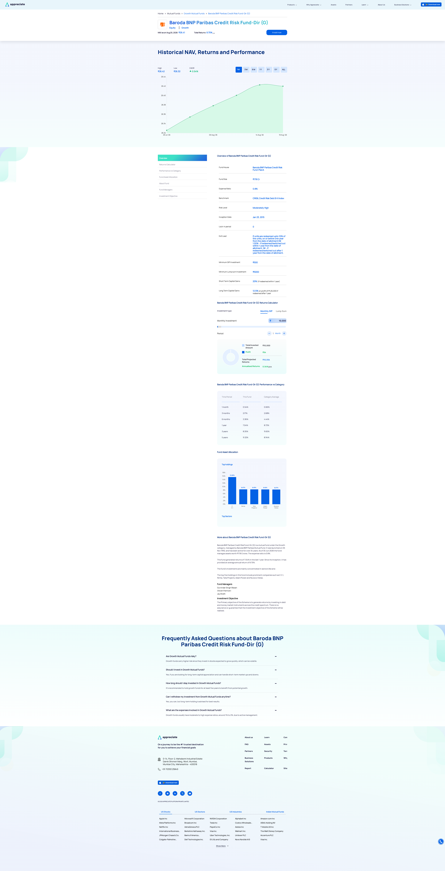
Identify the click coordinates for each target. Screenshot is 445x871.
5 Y (276, 69)
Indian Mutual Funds (275, 811)
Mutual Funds (173, 13)
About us (249, 737)
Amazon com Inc (268, 818)
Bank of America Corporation (191, 835)
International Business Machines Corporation (169, 831)
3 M (246, 69)
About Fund (164, 183)
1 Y (261, 69)
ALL (283, 69)
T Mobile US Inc (267, 827)
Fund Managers (165, 190)
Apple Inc (163, 818)
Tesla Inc (213, 822)
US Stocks (165, 811)
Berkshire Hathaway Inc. (194, 831)
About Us (381, 5)
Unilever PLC (240, 835)
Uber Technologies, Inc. (220, 835)
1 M (238, 69)
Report (248, 768)
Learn (364, 5)
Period (220, 333)
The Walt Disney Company (272, 831)
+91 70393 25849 (170, 769)
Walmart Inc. (240, 831)
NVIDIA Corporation (218, 818)
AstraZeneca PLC (191, 827)
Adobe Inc (239, 827)
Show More (221, 846)
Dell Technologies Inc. (193, 839)
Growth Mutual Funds (194, 13)
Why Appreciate (312, 5)
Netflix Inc (163, 827)
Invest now (276, 32)
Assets (333, 5)
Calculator (269, 768)
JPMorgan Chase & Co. (169, 835)
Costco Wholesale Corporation (243, 822)
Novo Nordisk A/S (242, 839)
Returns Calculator (167, 164)
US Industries (236, 811)
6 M (253, 69)
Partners (348, 5)
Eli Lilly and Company (219, 839)
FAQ (246, 744)
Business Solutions (401, 5)
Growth (185, 27)
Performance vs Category (170, 170)
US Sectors (200, 811)
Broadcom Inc (190, 822)
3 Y (268, 69)
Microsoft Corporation (194, 818)
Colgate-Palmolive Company (167, 839)
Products (291, 5)
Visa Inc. (213, 831)
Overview (163, 158)
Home (161, 13)
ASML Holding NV (268, 822)
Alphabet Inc (240, 818)
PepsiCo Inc (215, 827)
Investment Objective (168, 196)
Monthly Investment (227, 320)
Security (268, 751)
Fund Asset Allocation (168, 177)
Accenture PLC (267, 835)
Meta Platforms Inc (167, 822)
